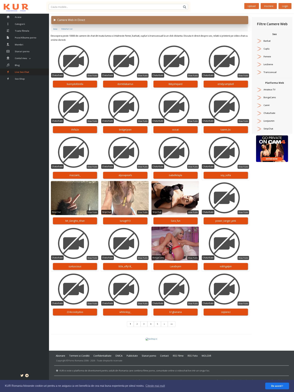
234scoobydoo (75, 312)
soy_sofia (225, 175)
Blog (17, 65)
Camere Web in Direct (70, 20)
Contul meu (21, 58)
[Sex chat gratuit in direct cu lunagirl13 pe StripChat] (125, 198)
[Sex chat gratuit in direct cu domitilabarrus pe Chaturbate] (125, 61)
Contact (164, 355)
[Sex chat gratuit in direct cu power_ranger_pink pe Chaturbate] (225, 198)
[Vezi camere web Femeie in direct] (259, 56)
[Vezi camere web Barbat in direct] (259, 40)
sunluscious (75, 266)
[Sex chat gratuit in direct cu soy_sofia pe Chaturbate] (225, 152)
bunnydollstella (75, 84)
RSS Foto (192, 355)
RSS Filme (178, 355)
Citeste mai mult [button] (155, 385)
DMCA (118, 355)
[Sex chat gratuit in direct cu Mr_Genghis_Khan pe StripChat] (74, 198)
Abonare (60, 355)
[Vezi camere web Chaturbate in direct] (259, 113)
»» (172, 324)
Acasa (18, 17)
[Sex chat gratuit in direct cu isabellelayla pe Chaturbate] (175, 152)
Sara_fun (175, 220)
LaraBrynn (175, 266)
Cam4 (266, 105)
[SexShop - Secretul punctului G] (151, 339)
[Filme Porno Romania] (14, 7)
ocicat (175, 129)
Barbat (267, 40)
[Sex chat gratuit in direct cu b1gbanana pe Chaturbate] (175, 289)
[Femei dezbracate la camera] (272, 148)
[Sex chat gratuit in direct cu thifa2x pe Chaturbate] (74, 107)
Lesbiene (268, 64)
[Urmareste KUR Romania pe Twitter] (22, 376)
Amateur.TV (269, 89)
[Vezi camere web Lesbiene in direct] (259, 64)
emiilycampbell (226, 84)
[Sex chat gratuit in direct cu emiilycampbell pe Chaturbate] (225, 61)
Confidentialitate (102, 355)
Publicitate (132, 355)
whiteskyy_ (125, 312)
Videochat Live (66, 29)
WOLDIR (206, 355)
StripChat (56, 212)
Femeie (267, 56)
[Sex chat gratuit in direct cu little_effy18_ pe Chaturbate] (125, 244)
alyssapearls (125, 175)
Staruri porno (22, 51)
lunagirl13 (125, 220)
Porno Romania (75, 360)
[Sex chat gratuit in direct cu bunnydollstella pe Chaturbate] (74, 61)
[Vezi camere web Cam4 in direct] (259, 105)
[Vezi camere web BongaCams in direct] (259, 97)
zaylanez (226, 312)
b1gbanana (175, 312)
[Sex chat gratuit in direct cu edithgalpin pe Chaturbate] (225, 244)
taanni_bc (225, 129)
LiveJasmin (269, 120)
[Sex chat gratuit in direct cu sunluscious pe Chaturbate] (74, 244)
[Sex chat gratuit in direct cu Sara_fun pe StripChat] (175, 198)
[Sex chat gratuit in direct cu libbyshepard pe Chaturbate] (175, 61)
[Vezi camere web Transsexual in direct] (259, 72)
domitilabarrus (125, 84)
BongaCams (158, 257)
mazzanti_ (74, 175)
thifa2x (75, 129)
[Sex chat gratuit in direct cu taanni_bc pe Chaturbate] (225, 107)
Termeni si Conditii (79, 355)
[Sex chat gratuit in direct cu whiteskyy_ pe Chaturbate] (125, 289)
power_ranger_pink (225, 220)
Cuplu (267, 48)
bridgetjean (125, 129)
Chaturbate (57, 75)
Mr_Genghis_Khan (75, 220)
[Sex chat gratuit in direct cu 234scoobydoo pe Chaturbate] (74, 289)
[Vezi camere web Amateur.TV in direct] (259, 89)
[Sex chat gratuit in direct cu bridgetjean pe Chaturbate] (125, 107)
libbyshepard (175, 84)
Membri (19, 44)
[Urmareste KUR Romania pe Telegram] (27, 376)
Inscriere (268, 6)
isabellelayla (175, 175)
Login (285, 6)
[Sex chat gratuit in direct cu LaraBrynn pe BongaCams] (175, 244)
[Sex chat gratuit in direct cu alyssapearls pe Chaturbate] (125, 152)
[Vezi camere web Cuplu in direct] (259, 48)
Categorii (20, 24)
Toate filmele (22, 30)
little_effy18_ (125, 266)
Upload (252, 6)
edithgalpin (226, 266)
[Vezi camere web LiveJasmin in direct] (259, 120)
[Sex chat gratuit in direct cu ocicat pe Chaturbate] (175, 107)
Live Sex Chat (22, 72)
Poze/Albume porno (25, 37)
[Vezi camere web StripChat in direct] (259, 128)
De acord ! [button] (277, 386)
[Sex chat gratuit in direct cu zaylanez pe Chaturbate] (225, 289)
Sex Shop (20, 78)
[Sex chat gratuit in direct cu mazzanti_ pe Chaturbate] (74, 152)
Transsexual (270, 72)
